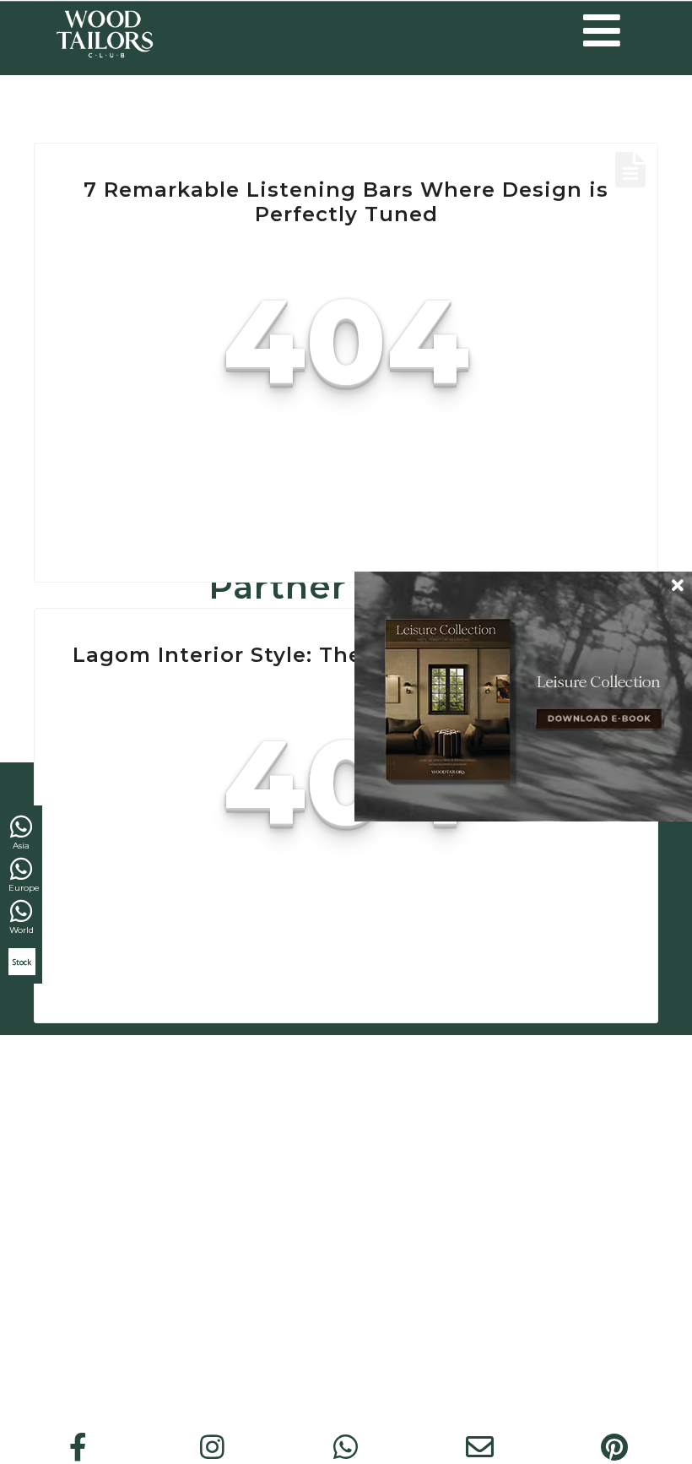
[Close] (677, 585)
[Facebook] (78, 1447)
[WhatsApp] (346, 1447)
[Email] (480, 1447)
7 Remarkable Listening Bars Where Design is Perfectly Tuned (346, 201)
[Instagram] (212, 1447)
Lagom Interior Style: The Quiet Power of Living (346, 655)
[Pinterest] (614, 1447)
